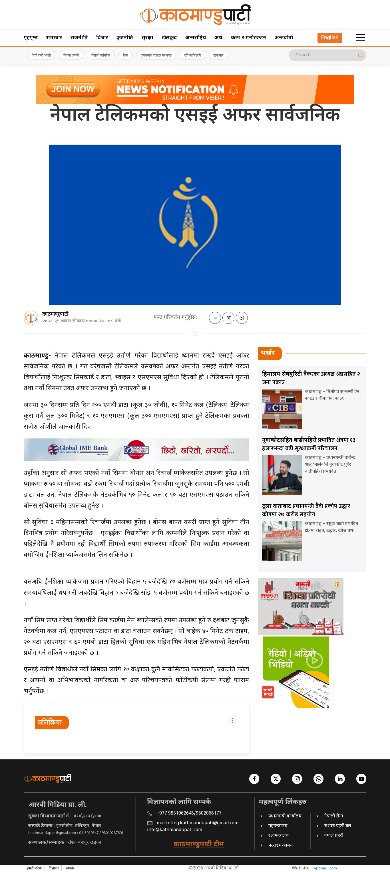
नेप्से (125, 55)
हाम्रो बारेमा (34, 868)
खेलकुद (169, 38)
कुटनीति (124, 38)
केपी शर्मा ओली (41, 55)
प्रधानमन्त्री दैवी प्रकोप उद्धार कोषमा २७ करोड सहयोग (306, 510)
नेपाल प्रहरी (333, 836)
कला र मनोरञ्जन (248, 38)
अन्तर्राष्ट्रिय (195, 38)
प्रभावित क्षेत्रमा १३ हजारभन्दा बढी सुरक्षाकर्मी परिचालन (308, 444)
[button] (360, 37)
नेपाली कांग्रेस (100, 55)
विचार (102, 38)
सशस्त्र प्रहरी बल (337, 826)
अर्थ (218, 38)
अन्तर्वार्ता (284, 38)
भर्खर (268, 353)
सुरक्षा (147, 38)
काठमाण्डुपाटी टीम (199, 844)
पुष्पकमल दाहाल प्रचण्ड (156, 55)
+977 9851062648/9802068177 (189, 814)
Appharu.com (325, 868)
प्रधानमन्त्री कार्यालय (284, 816)
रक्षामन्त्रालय (278, 836)
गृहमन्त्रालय (278, 826)
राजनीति (79, 38)
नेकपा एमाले (71, 55)
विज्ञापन (54, 868)
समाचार (54, 38)
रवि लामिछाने (192, 55)
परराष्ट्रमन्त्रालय (280, 846)
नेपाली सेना (333, 816)
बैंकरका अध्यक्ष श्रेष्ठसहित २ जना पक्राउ (311, 378)
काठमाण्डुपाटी (55, 314)
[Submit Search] (360, 55)
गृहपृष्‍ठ (31, 38)
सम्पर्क (70, 868)
